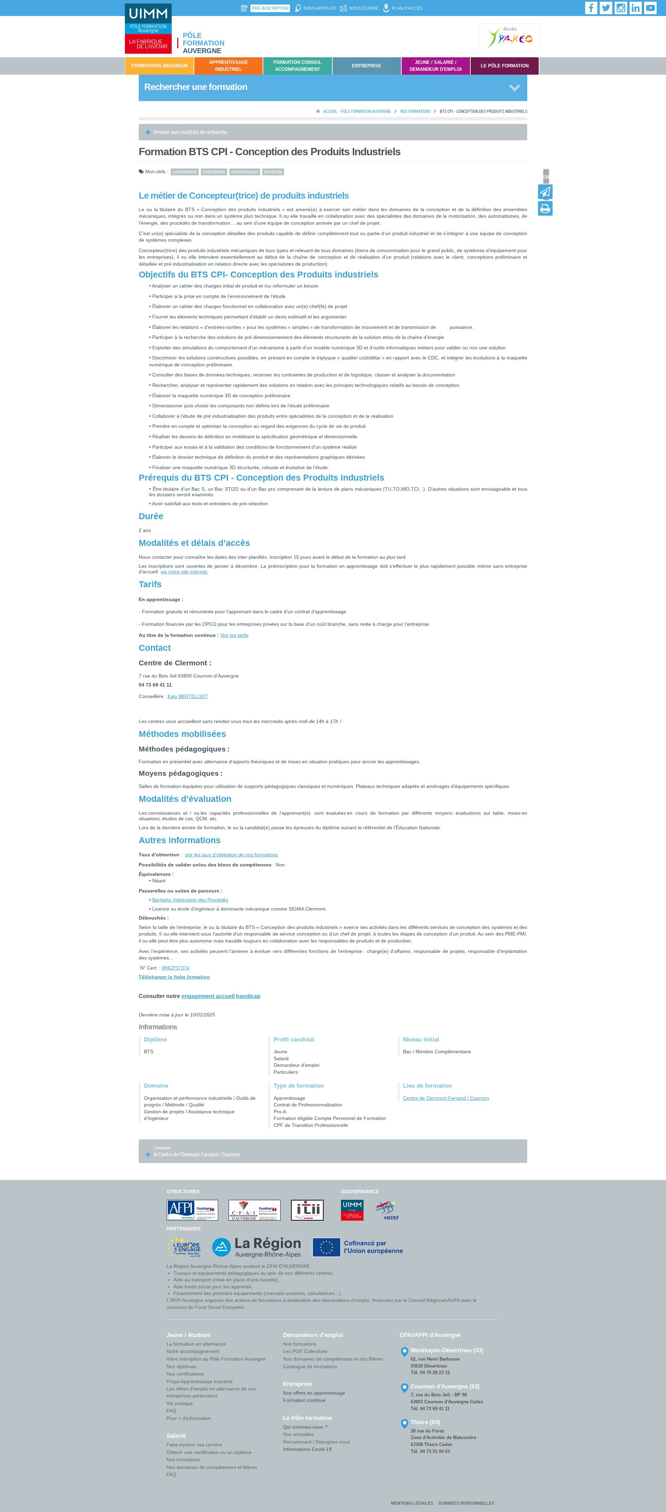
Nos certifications (185, 1374)
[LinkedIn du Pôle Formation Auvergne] (636, 8)
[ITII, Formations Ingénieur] (307, 1210)
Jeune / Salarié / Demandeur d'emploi (436, 66)
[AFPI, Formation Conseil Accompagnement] (192, 1210)
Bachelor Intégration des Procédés (190, 900)
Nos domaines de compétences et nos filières (333, 1359)
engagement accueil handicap (221, 996)
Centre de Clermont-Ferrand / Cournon (446, 1098)
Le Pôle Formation (505, 65)
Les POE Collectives (305, 1351)
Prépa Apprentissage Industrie (199, 1381)
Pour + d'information (188, 1418)
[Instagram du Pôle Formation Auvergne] (621, 8)
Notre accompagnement (193, 1351)
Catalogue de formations (310, 1366)
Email (546, 176)
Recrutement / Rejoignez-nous (316, 1442)
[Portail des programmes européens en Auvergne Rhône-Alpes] (184, 1247)
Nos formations (183, 1459)
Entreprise (366, 65)
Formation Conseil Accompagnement (297, 66)
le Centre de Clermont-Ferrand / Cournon (196, 1151)
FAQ (171, 1410)
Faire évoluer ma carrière (194, 1444)
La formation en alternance (196, 1344)
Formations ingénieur (159, 65)
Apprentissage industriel (228, 66)
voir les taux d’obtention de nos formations (231, 854)
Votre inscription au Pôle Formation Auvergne (216, 1359)
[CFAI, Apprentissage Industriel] (255, 1210)
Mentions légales (412, 1503)
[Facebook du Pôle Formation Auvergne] (591, 8)
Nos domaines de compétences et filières (211, 1467)
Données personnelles (466, 1503)
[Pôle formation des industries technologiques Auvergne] (148, 28)
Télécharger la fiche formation (174, 977)
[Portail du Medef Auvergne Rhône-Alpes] (387, 1210)
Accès (509, 29)
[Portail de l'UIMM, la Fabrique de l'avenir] (352, 1210)
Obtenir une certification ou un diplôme (208, 1452)
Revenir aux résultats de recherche (190, 132)
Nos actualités (298, 1434)
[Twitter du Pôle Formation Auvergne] (606, 8)
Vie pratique (179, 1403)
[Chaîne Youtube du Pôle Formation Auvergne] (650, 8)
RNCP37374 (175, 968)
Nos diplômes (181, 1366)
